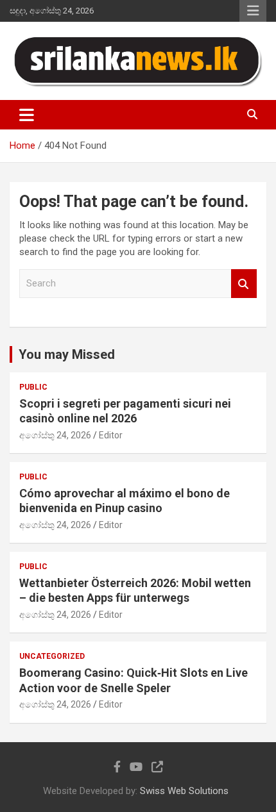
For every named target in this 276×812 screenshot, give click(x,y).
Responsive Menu (252, 11)
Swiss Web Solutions (184, 791)
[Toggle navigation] (27, 114)
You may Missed (67, 354)
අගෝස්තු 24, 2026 (55, 435)
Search (244, 283)
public (33, 387)
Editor (111, 435)
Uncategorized (52, 656)
